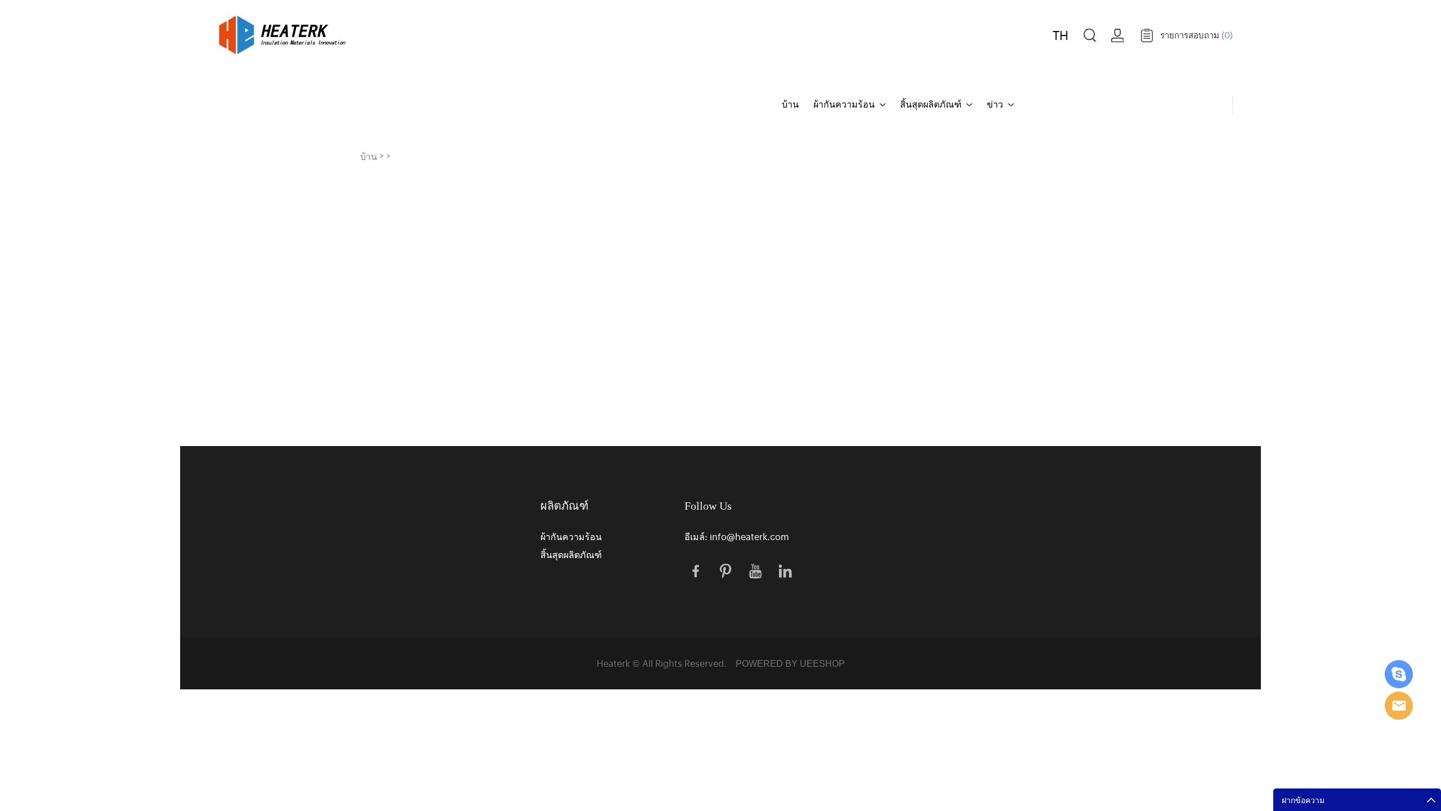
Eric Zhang (1399, 674)
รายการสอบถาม (1196, 35)
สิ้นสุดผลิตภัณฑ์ (930, 103)
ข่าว (995, 103)
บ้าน (790, 103)
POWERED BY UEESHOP (790, 664)
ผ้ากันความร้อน (844, 103)
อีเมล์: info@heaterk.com (736, 536)
